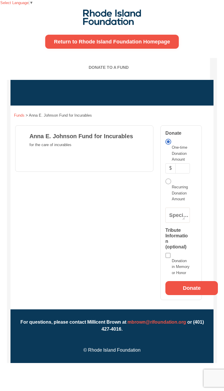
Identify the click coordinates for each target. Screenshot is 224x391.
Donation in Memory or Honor (181, 267)
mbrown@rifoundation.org (156, 322)
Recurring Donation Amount (180, 193)
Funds (19, 115)
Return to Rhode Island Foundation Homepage (112, 42)
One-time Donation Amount (179, 153)
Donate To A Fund (109, 67)
